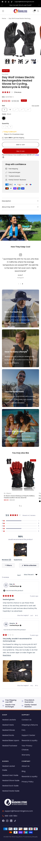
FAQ (23, 730)
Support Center (28, 735)
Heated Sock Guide (10, 785)
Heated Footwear (9, 745)
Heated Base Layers (10, 740)
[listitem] (20, 5)
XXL (28, 109)
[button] (11, 92)
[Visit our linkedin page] (8, 1)
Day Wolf (5, 74)
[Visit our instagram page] (5, 1)
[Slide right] (37, 61)
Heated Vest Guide (10, 775)
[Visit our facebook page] (2, 1)
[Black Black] (3, 118)
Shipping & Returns (30, 725)
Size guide (35, 106)
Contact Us (26, 719)
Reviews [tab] (6, 560)
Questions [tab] (18, 560)
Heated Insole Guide (10, 791)
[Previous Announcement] (2, 5)
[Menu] (3, 11)
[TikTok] (15, 821)
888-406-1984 (11, 816)
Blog (23, 771)
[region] (20, 549)
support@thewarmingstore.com (24, 1)
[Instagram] (7, 821)
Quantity (5, 123)
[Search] (38, 11)
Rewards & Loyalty (29, 740)
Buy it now (20, 151)
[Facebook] (3, 821)
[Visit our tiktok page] (11, 1)
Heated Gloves (8, 730)
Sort (19, 575)
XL (21, 109)
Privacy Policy (27, 781)
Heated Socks (8, 735)
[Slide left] (3, 61)
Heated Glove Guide (10, 780)
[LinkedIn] (11, 821)
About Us (25, 766)
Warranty (26, 755)
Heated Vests (8, 725)
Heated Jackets (9, 719)
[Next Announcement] (39, 5)
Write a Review (31, 566)
